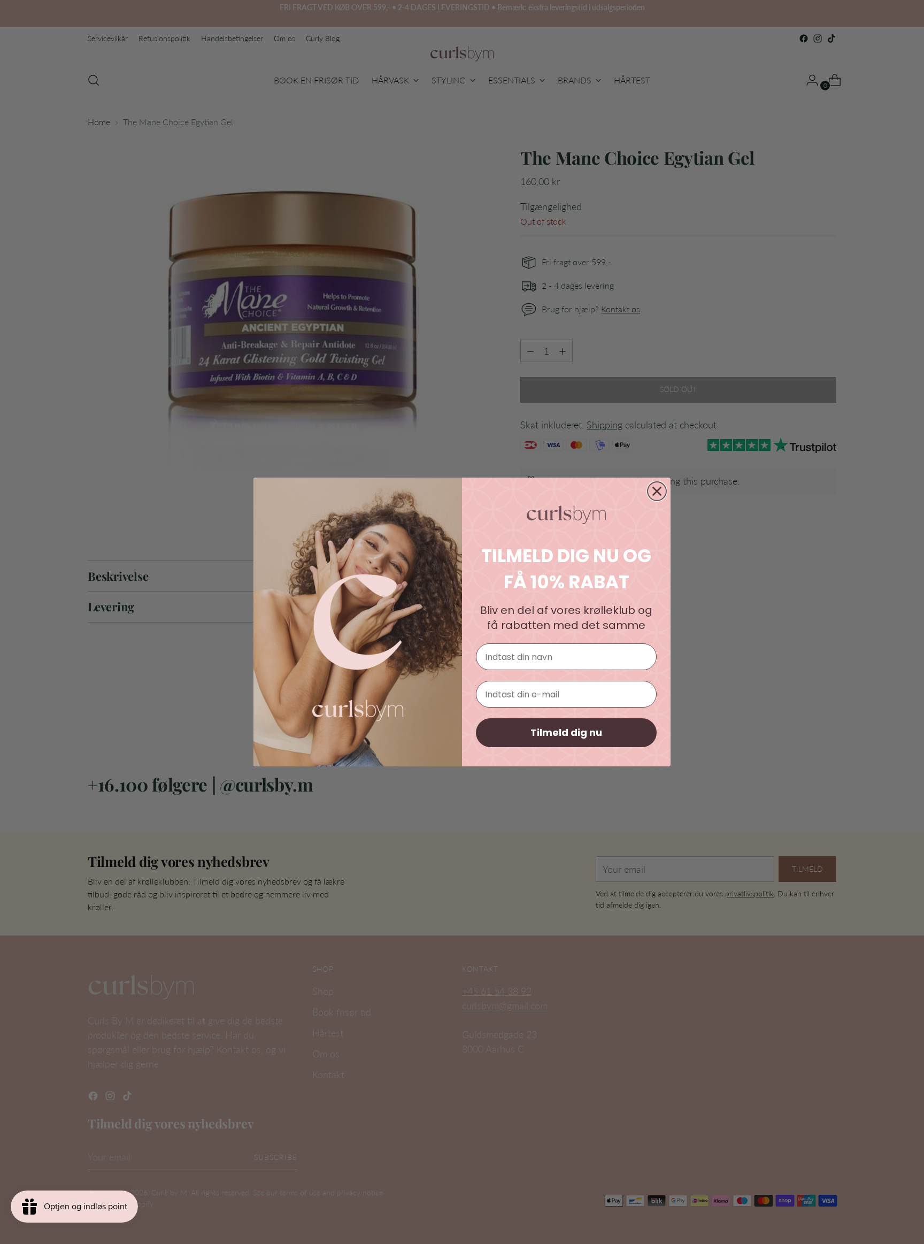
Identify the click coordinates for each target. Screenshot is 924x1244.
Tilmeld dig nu (566, 732)
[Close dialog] (657, 491)
